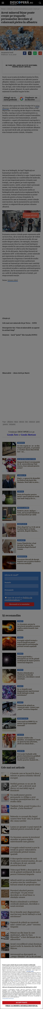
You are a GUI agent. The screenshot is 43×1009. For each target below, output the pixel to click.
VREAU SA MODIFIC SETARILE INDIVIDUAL (21, 1006)
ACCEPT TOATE (21, 1002)
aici (14, 980)
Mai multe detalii (30, 971)
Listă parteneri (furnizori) (8, 998)
